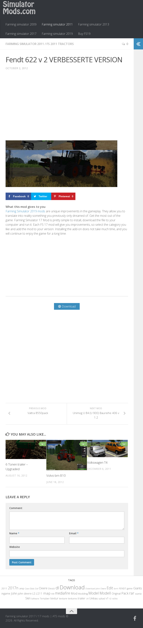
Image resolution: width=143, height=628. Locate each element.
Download (72, 587)
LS (33, 593)
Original (116, 593)
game (130, 588)
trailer (81, 598)
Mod (74, 593)
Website (14, 547)
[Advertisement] (67, 108)
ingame (5, 593)
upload (101, 598)
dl (57, 588)
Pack (124, 593)
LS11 (39, 593)
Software (35, 598)
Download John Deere (95, 588)
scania (138, 593)
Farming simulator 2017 (20, 34)
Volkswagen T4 (97, 462)
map (46, 593)
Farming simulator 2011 (57, 24)
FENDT (122, 588)
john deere (25, 593)
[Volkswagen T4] (107, 448)
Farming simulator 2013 (93, 24)
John (14, 593)
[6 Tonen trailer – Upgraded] (26, 449)
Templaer (45, 598)
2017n (13, 587)
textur (54, 598)
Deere (43, 588)
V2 (110, 598)
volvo (115, 598)
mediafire (62, 593)
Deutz (51, 588)
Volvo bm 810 (56, 475)
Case (27, 588)
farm (116, 588)
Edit (110, 587)
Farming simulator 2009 (20, 24)
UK (87, 598)
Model (93, 593)
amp (21, 588)
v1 (107, 598)
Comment (15, 508)
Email (74, 533)
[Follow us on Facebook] (134, 618)
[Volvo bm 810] (66, 455)
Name (14, 533)
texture (63, 598)
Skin (28, 598)
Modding (83, 593)
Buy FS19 (84, 34)
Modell (105, 593)
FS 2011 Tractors (60, 44)
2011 (4, 588)
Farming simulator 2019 (57, 34)
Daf (36, 588)
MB (52, 593)
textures (72, 598)
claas (32, 588)
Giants (137, 588)
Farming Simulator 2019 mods (25, 211)
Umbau (93, 598)
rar (131, 593)
